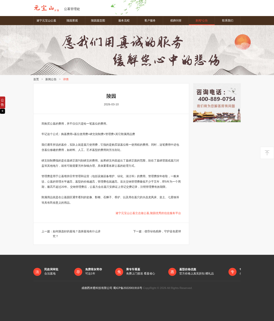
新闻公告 (51, 79)
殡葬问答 (176, 20)
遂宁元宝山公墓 (46, 20)
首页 (36, 79)
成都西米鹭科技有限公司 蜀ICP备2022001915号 (112, 288)
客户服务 (150, 20)
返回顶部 (267, 153)
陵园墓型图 (98, 20)
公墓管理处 (72, 9)
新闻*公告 (202, 20)
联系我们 (227, 20)
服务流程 (124, 20)
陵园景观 (72, 20)
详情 (66, 79)
